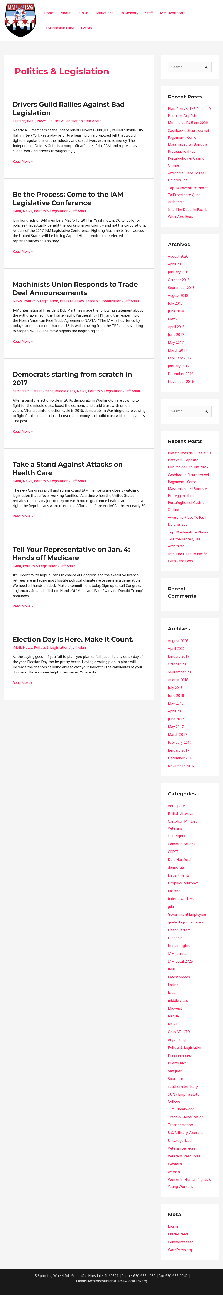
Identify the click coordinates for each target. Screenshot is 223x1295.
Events (86, 28)
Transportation (180, 1124)
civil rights (176, 836)
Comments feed (180, 1242)
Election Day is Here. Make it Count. (73, 639)
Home (49, 12)
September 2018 (181, 287)
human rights (179, 945)
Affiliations (104, 12)
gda (171, 906)
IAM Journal (178, 953)
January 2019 (178, 272)
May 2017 (176, 342)
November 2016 (181, 381)
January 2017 (178, 365)
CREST (173, 851)
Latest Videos (42, 390)
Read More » (23, 161)
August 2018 (178, 295)
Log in (173, 1226)
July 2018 (175, 303)
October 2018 (179, 279)
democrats (21, 390)
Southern (175, 1078)
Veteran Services (181, 1148)
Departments (179, 875)
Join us (83, 12)
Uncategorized (180, 1140)
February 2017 (179, 358)
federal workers (181, 898)
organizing (177, 1039)
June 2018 (176, 311)
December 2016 (180, 373)
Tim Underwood (181, 1109)
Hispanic (175, 937)
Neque (173, 1016)
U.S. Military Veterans (185, 1132)
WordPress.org (180, 1249)
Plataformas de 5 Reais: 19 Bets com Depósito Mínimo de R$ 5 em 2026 (189, 115)
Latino (173, 984)
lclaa (172, 992)
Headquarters (179, 930)
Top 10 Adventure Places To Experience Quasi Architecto (188, 194)
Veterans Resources (184, 1156)
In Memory (129, 12)
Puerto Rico (177, 1063)
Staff (149, 12)
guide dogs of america (186, 922)
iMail (31, 120)
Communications (181, 844)
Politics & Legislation (65, 120)
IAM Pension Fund (59, 28)
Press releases (72, 300)
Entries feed (178, 1234)
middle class (65, 390)
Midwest (175, 1008)
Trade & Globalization (103, 300)
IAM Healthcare (173, 12)
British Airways (180, 813)
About (66, 12)
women (174, 1171)
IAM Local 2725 (180, 961)
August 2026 (178, 256)
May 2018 (176, 319)
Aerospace (176, 805)
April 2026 (176, 264)
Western (175, 1164)
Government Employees (187, 914)
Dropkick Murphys (183, 883)
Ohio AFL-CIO (179, 1031)
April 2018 (176, 326)
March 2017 (177, 350)
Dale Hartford (179, 859)
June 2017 (176, 334)
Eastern (19, 120)
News (42, 120)
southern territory (183, 1086)
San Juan (175, 1070)
